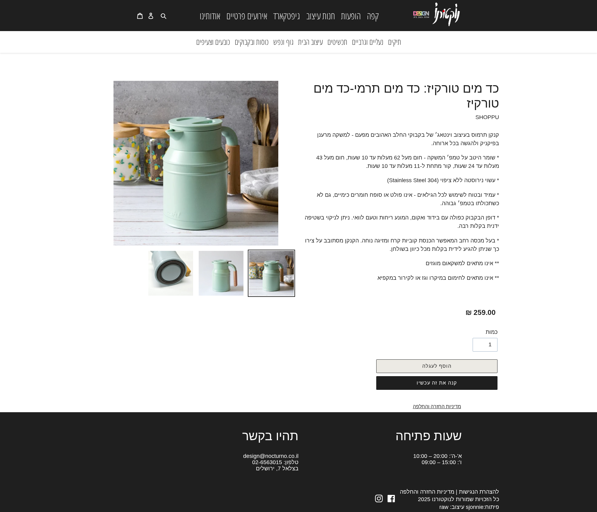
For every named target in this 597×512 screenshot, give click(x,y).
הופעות (351, 15)
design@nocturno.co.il (270, 456)
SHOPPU (487, 117)
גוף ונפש (283, 41)
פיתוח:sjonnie (481, 507)
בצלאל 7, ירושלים (277, 468)
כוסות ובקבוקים (252, 41)
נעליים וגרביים (367, 41)
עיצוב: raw (451, 507)
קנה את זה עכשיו (437, 382)
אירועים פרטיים (246, 15)
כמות (491, 332)
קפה (373, 15)
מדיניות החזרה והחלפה (437, 406)
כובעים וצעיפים (213, 41)
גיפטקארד (286, 15)
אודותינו (210, 15)
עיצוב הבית (310, 41)
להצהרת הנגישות (479, 492)
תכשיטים (337, 41)
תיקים (394, 41)
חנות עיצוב (320, 15)
